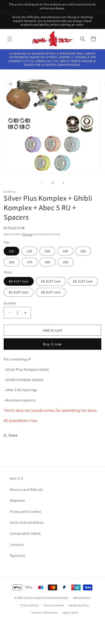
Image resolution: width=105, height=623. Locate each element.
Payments (17, 555)
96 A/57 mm (19, 292)
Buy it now (52, 344)
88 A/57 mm (19, 281)
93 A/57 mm (83, 281)
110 (11, 251)
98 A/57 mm (51, 292)
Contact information (45, 612)
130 (47, 251)
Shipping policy (79, 605)
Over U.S (16, 478)
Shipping (27, 234)
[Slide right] (63, 182)
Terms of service (53, 605)
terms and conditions (27, 522)
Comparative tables (25, 533)
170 (29, 262)
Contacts (17, 544)
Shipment (17, 500)
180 (47, 262)
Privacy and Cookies (25, 511)
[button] (9, 39)
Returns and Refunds (26, 489)
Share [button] (13, 435)
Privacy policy (30, 605)
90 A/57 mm (51, 281)
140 (65, 251)
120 (29, 251)
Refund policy (82, 597)
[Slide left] (41, 182)
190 (65, 262)
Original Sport (33, 597)
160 (11, 262)
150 (83, 251)
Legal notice (70, 612)
